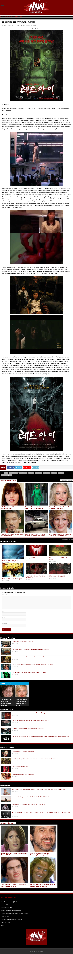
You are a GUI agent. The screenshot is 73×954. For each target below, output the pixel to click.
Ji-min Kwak (47, 473)
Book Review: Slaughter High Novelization (23, 774)
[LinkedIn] (38, 951)
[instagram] (42, 951)
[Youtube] (40, 951)
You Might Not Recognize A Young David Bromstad (12, 535)
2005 (6, 473)
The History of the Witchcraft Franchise (22, 641)
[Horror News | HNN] (36, 7)
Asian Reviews (18, 16)
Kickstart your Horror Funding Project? (11, 910)
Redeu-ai (61, 473)
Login (2, 925)
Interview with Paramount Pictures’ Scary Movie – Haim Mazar (28, 804)
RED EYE (54, 473)
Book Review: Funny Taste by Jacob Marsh (23, 751)
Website (4, 623)
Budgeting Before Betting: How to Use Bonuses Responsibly (28, 728)
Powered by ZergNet (67, 539)
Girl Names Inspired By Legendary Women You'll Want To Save (60, 535)
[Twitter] (34, 951)
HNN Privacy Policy (6, 922)
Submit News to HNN (6, 907)
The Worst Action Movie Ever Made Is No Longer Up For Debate (42, 885)
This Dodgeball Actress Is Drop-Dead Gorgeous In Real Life (13, 885)
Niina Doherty (7, 25)
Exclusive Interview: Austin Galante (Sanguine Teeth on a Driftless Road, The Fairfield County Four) (38, 789)
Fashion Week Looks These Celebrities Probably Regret (34, 507)
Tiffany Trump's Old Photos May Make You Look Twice (59, 507)
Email (3, 617)
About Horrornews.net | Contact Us (10, 902)
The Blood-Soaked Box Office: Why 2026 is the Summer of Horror (30, 657)
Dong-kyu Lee (23, 473)
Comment (5, 594)
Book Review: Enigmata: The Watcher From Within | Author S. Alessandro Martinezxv (34, 758)
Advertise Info (5, 905)
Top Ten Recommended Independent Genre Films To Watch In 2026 (30, 720)
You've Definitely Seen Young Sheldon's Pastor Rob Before (6, 702)
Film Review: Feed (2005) (10, 561)
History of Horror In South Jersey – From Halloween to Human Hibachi (30, 649)
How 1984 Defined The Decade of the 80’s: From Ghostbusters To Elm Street (32, 664)
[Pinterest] (36, 951)
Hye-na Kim (38, 473)
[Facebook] (32, 951)
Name (4, 611)
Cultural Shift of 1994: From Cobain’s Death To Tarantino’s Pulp (29, 672)
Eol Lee (31, 473)
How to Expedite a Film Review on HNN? (11, 919)
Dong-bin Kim (13, 473)
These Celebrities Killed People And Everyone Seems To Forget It (21, 702)
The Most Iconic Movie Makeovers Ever (8, 507)
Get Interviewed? (5, 916)
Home (2, 16)
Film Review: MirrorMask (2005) (12, 579)
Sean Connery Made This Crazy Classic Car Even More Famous (35, 535)
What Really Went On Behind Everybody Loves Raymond (39, 854)
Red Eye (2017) (30, 558)
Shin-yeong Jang (6, 475)
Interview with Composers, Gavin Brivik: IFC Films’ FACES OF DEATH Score (31, 797)
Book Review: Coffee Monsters (20, 766)
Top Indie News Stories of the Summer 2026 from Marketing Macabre (31, 713)
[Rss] (31, 951)
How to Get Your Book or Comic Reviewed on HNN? (15, 913)
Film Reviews (8, 16)
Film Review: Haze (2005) (57, 576)
